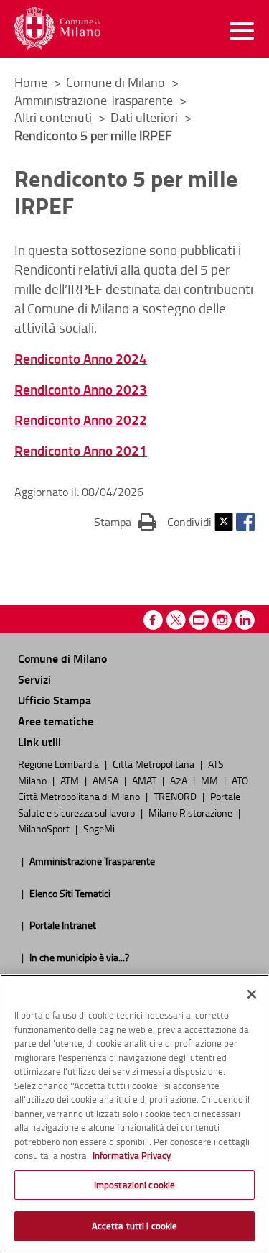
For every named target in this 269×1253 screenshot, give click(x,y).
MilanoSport (45, 828)
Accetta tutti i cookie (135, 1225)
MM (210, 780)
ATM (70, 780)
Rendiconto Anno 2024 (80, 358)
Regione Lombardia (59, 763)
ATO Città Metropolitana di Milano (133, 788)
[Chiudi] (252, 994)
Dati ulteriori (145, 117)
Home (30, 82)
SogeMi (99, 828)
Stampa (125, 521)
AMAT (145, 780)
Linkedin (245, 620)
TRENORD (176, 796)
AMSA (107, 780)
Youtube (199, 620)
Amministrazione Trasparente (95, 100)
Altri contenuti (54, 117)
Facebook (245, 522)
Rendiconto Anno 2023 (80, 389)
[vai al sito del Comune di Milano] (57, 28)
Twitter (223, 522)
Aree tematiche (55, 720)
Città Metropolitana (155, 763)
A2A (179, 780)
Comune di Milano (117, 82)
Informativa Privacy (132, 1155)
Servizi (34, 679)
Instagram (222, 620)
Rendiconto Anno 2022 (80, 419)
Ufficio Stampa (54, 700)
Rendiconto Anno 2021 (80, 450)
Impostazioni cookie (134, 1184)
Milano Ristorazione (191, 812)
